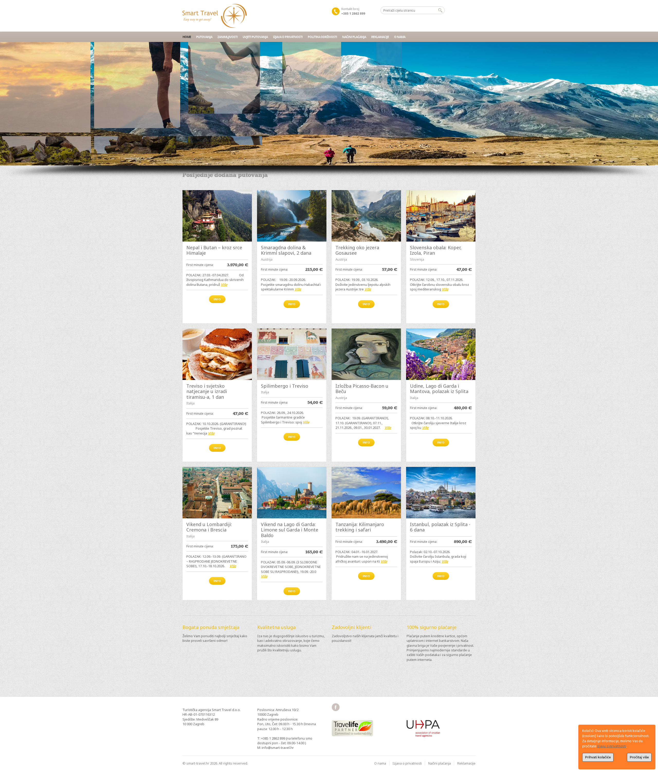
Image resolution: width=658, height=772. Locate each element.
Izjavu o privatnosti (611, 746)
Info (217, 299)
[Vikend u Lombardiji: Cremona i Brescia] (217, 492)
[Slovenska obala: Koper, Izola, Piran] (441, 216)
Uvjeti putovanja (255, 37)
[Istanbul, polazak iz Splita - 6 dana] (441, 492)
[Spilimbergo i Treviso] (291, 354)
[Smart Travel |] (214, 16)
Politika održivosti (322, 37)
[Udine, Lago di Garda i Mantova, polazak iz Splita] (441, 354)
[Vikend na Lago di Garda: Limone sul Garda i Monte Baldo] (291, 492)
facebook (336, 707)
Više (224, 284)
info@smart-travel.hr (278, 747)
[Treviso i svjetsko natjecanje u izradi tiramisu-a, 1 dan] (217, 354)
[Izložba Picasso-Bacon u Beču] (366, 354)
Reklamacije (380, 37)
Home (186, 37)
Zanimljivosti (227, 37)
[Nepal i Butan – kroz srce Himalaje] (217, 216)
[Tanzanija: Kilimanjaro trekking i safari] (366, 492)
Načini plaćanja (354, 37)
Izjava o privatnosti (288, 37)
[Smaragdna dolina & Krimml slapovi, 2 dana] (291, 216)
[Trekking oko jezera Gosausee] (366, 216)
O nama (399, 37)
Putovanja (204, 37)
